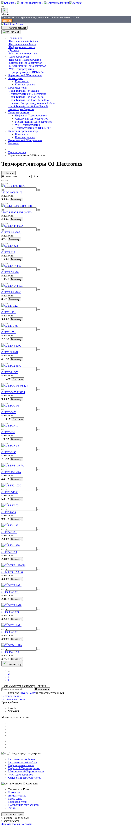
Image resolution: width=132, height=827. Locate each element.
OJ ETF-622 (8, 252)
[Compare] (6, 183)
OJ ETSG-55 (8, 512)
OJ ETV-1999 (9, 552)
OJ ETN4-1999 (9, 352)
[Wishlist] (2, 183)
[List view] (2, 180)
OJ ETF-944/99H (11, 292)
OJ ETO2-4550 (9, 372)
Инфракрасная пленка (21, 765)
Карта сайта (15, 798)
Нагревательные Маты (21, 759)
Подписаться (42, 689)
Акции (12, 808)
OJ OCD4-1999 (10, 652)
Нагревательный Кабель (22, 762)
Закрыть (7, 20)
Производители (17, 801)
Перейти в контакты (13, 699)
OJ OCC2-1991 (10, 592)
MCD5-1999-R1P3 (12, 192)
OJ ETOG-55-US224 (13, 392)
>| (9, 680)
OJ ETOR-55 (8, 452)
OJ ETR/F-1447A (11, 472)
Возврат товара (17, 795)
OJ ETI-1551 (8, 332)
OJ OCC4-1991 (10, 632)
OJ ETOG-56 (8, 412)
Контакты (14, 792)
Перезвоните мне (11, 696)
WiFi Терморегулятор (20, 774)
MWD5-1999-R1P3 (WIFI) (16, 212)
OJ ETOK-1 (8, 432)
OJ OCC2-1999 (10, 612)
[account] (75, 2)
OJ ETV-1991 (9, 532)
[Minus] (2, 190)
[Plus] (38, 190)
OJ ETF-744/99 (10, 272)
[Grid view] (6, 180)
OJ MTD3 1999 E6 (12, 572)
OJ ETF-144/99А (11, 232)
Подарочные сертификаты (23, 804)
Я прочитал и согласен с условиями (35, 692)
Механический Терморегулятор (26, 771)
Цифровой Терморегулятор (24, 768)
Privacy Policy (28, 692)
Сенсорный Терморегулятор (24, 777)
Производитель (17, 152)
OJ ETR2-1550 (9, 492)
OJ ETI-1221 (8, 312)
